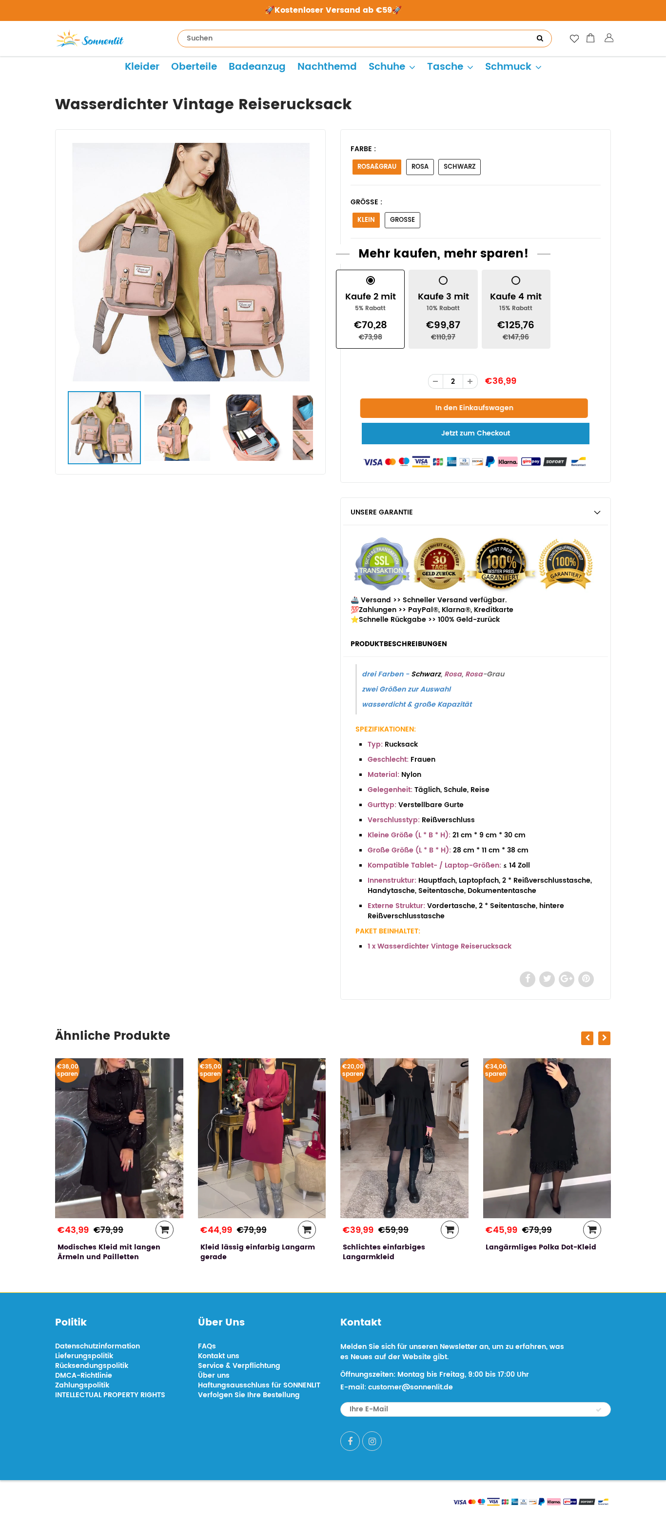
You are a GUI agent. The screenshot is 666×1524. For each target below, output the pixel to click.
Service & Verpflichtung (239, 1365)
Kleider (142, 67)
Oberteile (194, 67)
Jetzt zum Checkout (475, 433)
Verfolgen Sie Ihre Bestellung (249, 1395)
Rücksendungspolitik (91, 1365)
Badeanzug (257, 67)
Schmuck (508, 67)
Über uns (214, 1375)
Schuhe (387, 67)
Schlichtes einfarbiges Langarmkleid (326, 1252)
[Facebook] (350, 1441)
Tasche (445, 67)
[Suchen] (540, 38)
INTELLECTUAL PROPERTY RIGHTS (110, 1395)
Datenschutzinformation (97, 1346)
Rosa (420, 167)
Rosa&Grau (376, 167)
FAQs (207, 1346)
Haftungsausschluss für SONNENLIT (259, 1385)
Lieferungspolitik (84, 1356)
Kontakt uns (218, 1356)
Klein (366, 220)
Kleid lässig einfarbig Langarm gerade (199, 1252)
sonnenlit (146, 1500)
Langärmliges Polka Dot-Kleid (482, 1247)
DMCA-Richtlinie (83, 1375)
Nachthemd (327, 67)
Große (402, 220)
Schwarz (459, 167)
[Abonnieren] (598, 1410)
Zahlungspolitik (82, 1385)
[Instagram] (372, 1441)
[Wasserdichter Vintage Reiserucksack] (190, 262)
